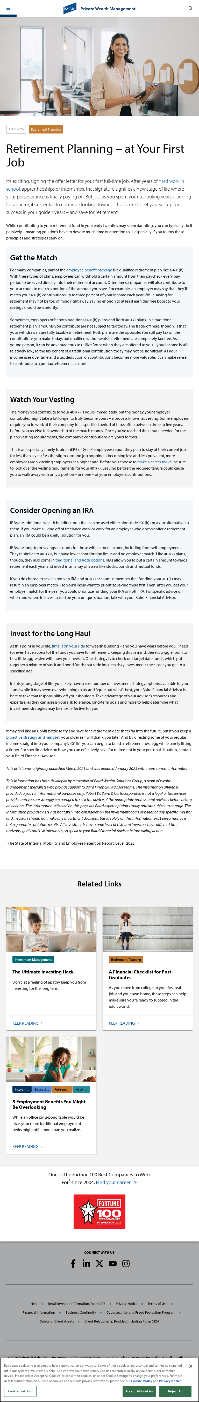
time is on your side (68, 646)
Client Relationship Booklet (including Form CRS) (121, 1321)
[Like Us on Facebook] (73, 1263)
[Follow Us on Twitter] (99, 1263)
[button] (8, 8)
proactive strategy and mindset (33, 737)
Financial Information (39, 1312)
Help (34, 1303)
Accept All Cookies (139, 1391)
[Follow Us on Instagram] (126, 1263)
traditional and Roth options (79, 560)
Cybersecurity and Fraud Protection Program (140, 1312)
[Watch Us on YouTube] (112, 1263)
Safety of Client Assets (57, 1321)
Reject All (175, 1391)
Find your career (114, 1182)
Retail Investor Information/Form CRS (76, 1303)
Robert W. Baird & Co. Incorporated (46, 1357)
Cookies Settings (20, 1391)
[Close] (190, 1366)
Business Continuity (81, 1312)
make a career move (154, 461)
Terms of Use (157, 1303)
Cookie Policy (141, 1381)
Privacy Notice (126, 1303)
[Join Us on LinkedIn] (86, 1263)
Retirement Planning (46, 129)
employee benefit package (89, 269)
